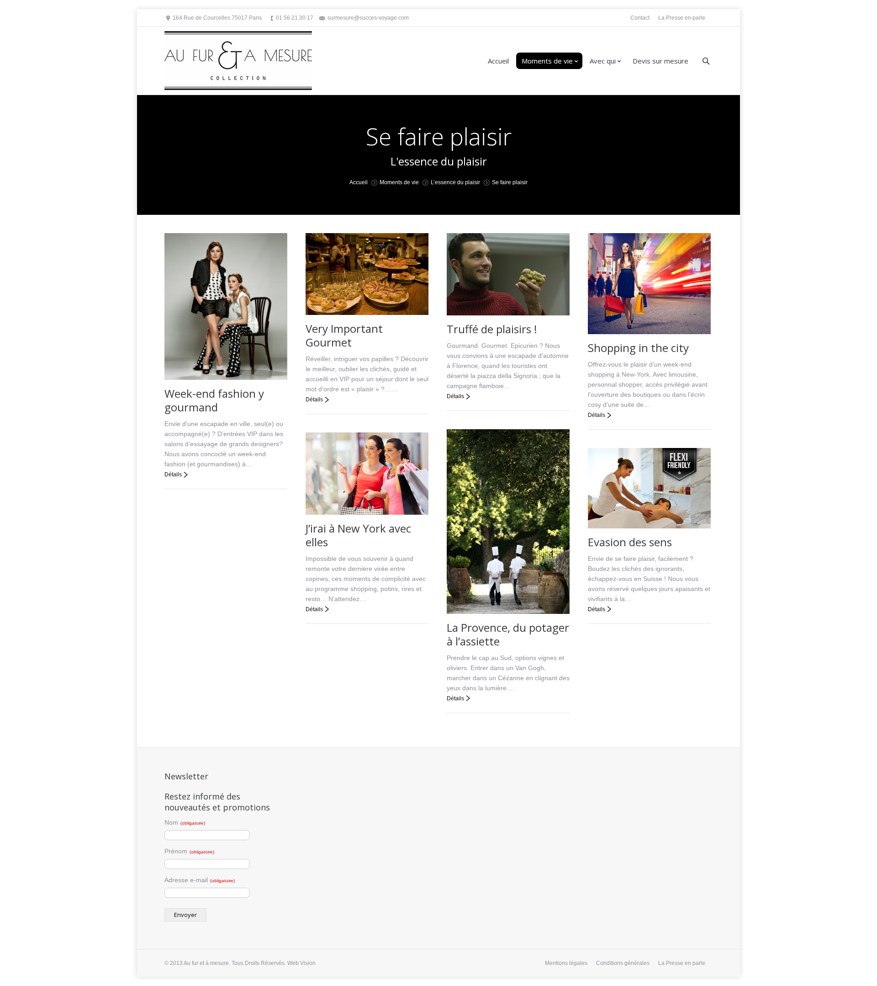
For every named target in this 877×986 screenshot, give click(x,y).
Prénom (189, 851)
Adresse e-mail (199, 880)
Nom (184, 822)
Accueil (498, 60)
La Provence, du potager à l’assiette (508, 634)
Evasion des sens (630, 541)
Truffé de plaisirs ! (492, 328)
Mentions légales (566, 963)
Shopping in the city (638, 347)
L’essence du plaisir (455, 182)
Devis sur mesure (660, 60)
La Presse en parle (681, 18)
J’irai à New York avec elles (358, 535)
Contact (640, 18)
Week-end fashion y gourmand (214, 400)
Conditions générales (623, 963)
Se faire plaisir (510, 182)
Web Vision (301, 963)
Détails (173, 474)
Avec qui (603, 60)
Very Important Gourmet (344, 335)
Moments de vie (547, 60)
